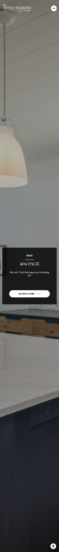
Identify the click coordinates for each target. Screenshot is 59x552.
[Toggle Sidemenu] (54, 8)
